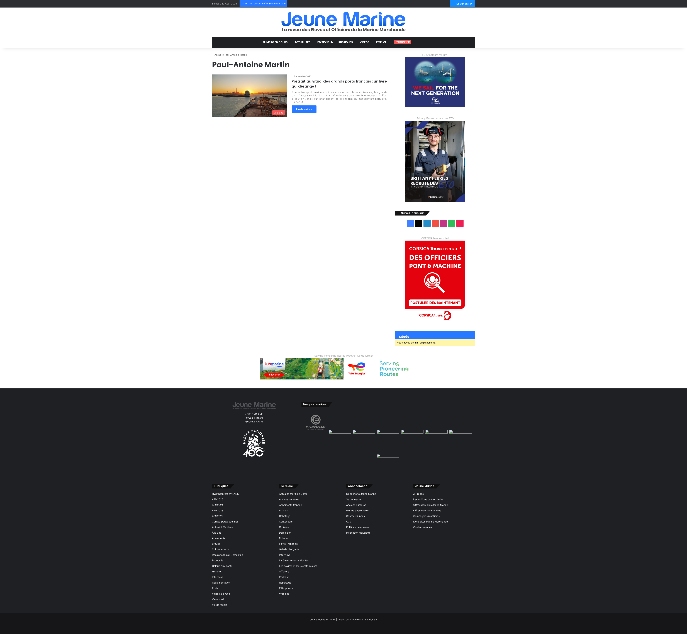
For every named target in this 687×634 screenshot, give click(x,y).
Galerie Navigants (222, 566)
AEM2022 (217, 516)
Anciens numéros (289, 499)
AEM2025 (217, 499)
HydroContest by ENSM (225, 493)
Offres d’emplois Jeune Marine (430, 505)
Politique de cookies (357, 527)
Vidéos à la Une (221, 593)
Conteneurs (286, 521)
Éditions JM (325, 42)
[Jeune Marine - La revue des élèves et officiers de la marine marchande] (343, 22)
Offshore (284, 571)
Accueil (218, 54)
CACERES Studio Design (363, 619)
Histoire (216, 571)
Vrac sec (284, 593)
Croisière (284, 527)
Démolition (285, 532)
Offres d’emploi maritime (427, 510)
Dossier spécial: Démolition (227, 554)
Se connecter (354, 499)
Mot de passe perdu (357, 510)
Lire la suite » (304, 109)
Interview (217, 577)
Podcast (284, 577)
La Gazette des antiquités (294, 560)
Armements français (290, 505)
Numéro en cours (275, 42)
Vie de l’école (219, 604)
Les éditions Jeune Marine (428, 499)
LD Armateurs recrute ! (435, 54)
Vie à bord (218, 599)
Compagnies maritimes (426, 516)
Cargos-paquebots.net (225, 521)
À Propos (418, 493)
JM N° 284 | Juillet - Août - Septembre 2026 (263, 3)
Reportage (285, 582)
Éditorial (283, 538)
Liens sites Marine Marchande (430, 521)
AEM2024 (217, 505)
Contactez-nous (355, 516)
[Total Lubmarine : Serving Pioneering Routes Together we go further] (343, 368)
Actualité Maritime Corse (293, 493)
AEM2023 (217, 510)
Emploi (381, 42)
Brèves (216, 543)
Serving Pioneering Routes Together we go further (343, 355)
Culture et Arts (220, 549)
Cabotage (284, 516)
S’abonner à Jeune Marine (361, 493)
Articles (283, 510)
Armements (218, 538)
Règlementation (221, 582)
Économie (217, 560)
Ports (215, 588)
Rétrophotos (286, 588)
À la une (216, 532)
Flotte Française (288, 543)
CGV (348, 521)
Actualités (302, 42)
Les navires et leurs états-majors (298, 566)
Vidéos (364, 42)
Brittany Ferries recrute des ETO (435, 118)
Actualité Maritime (222, 527)
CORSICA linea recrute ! (435, 238)
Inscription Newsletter (358, 532)
